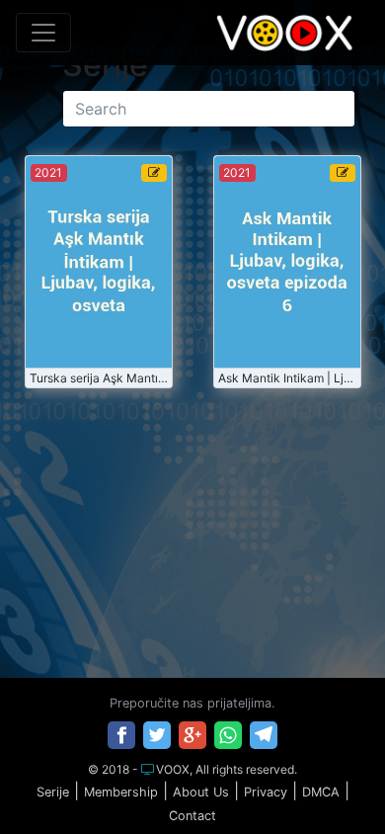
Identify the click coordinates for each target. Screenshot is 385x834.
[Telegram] (263, 735)
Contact (192, 815)
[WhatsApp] (228, 735)
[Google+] (192, 735)
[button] (328, 778)
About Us (201, 792)
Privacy (265, 792)
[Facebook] (121, 735)
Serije (53, 792)
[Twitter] (157, 735)
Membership (121, 792)
